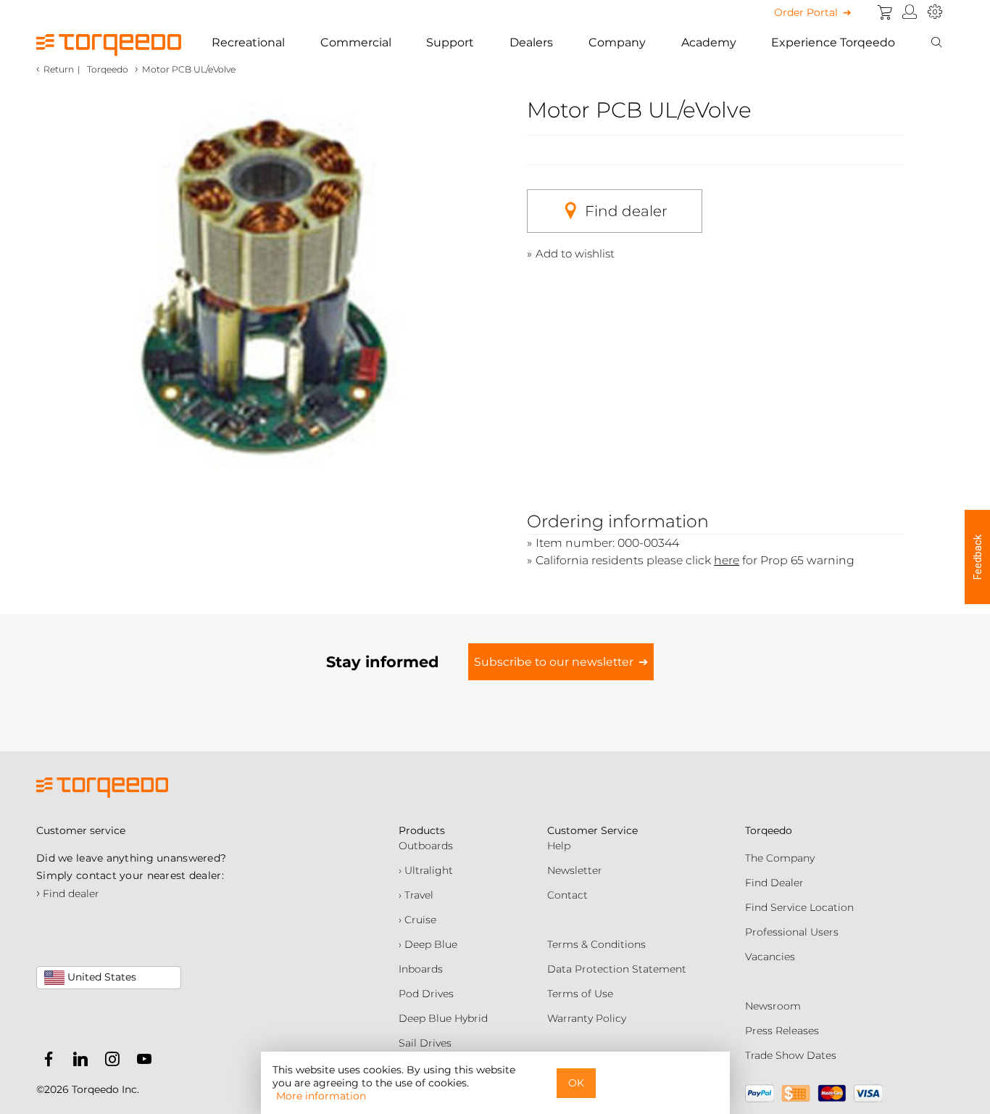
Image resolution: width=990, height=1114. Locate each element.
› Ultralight (426, 870)
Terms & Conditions (596, 944)
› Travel (416, 894)
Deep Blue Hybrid (443, 1018)
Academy (708, 42)
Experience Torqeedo (833, 42)
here (726, 560)
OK (576, 1082)
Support (450, 42)
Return (58, 69)
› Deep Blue (428, 944)
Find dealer (626, 211)
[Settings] (935, 12)
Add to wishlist (575, 253)
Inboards (421, 968)
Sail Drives (425, 1042)
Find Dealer (774, 882)
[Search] (936, 43)
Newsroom (773, 1005)
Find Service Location (799, 907)
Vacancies (770, 956)
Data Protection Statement (616, 968)
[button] (977, 557)
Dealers (531, 42)
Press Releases (782, 1030)
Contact (567, 894)
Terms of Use (580, 993)
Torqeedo (107, 69)
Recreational (248, 42)
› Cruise (417, 919)
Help (558, 845)
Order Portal (806, 12)
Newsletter (574, 870)
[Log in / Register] (910, 12)
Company (617, 42)
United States (100, 976)
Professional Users (792, 931)
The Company (780, 858)
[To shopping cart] (885, 12)
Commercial (355, 42)
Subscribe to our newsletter (553, 662)
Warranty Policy (586, 1018)
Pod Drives (426, 993)
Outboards (426, 845)
